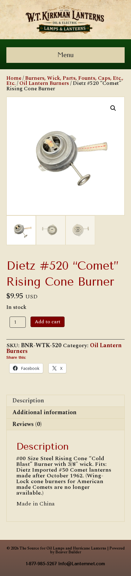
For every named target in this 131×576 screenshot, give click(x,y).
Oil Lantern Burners (44, 83)
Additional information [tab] (44, 412)
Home (13, 78)
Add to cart (47, 321)
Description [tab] (28, 400)
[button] (113, 108)
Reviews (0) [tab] (27, 424)
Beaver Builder (68, 552)
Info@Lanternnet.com (81, 563)
